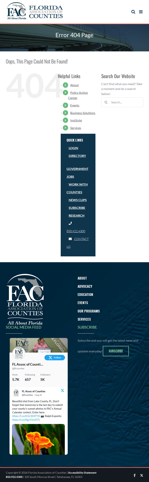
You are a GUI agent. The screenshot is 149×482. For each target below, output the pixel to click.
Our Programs (89, 310)
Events (74, 105)
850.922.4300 (14, 476)
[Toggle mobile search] (133, 12)
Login (73, 148)
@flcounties (18, 368)
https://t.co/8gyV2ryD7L (26, 419)
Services (75, 128)
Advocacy (85, 286)
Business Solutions (82, 113)
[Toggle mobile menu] (141, 12)
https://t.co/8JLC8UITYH (26, 416)
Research (76, 215)
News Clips (78, 200)
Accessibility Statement (82, 472)
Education (85, 294)
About (74, 85)
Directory (77, 155)
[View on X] (62, 391)
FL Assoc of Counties (28, 364)
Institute (76, 120)
